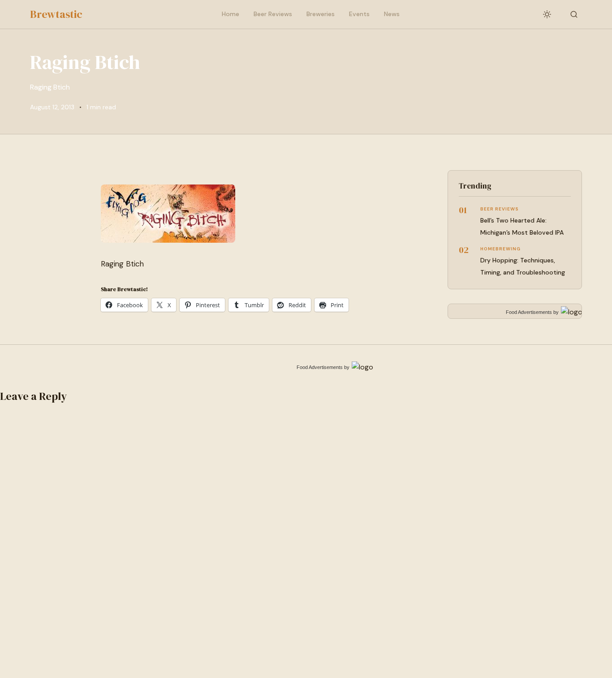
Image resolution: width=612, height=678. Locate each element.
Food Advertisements (529, 312)
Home (230, 14)
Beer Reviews (273, 14)
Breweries (320, 14)
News (392, 14)
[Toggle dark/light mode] (547, 14)
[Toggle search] (574, 14)
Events (359, 14)
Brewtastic (56, 14)
